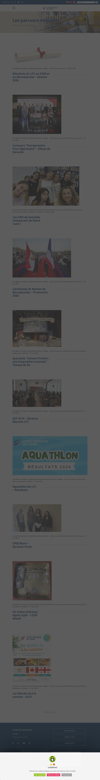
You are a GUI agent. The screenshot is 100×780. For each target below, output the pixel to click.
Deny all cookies (53, 775)
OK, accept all (40, 775)
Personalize (66, 775)
